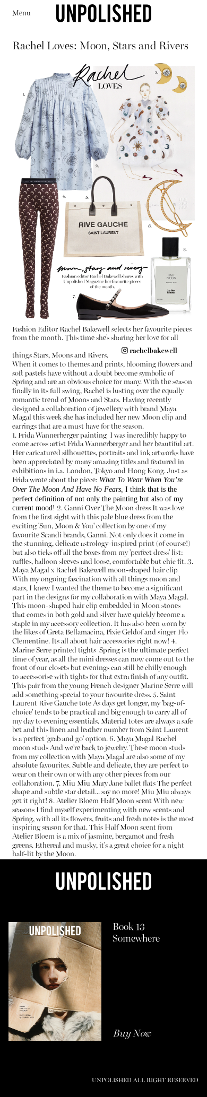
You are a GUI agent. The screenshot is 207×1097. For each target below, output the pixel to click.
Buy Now (133, 1034)
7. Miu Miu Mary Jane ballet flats (106, 783)
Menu (21, 13)
